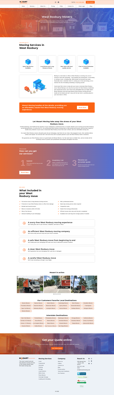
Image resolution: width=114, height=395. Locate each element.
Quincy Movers (63, 305)
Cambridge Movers (63, 303)
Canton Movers (63, 308)
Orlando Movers (63, 323)
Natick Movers (50, 303)
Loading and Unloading (44, 379)
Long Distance (42, 371)
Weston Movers (26, 311)
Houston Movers (26, 326)
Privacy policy (61, 369)
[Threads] (91, 363)
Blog (91, 6)
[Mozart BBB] (81, 373)
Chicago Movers (76, 318)
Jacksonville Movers (88, 323)
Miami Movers (50, 323)
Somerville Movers (75, 305)
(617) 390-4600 (80, 2)
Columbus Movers (75, 320)
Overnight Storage (43, 377)
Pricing (53, 6)
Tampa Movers (75, 323)
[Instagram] (55, 2)
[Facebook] (58, 2)
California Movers (88, 318)
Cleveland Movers (63, 320)
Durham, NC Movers (26, 320)
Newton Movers (38, 303)
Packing (41, 367)
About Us (60, 361)
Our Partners (61, 373)
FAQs (61, 6)
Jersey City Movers (88, 320)
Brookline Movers (88, 303)
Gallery (60, 363)
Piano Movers (42, 375)
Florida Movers (38, 318)
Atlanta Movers (51, 320)
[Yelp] (89, 361)
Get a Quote (90, 2)
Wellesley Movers (38, 308)
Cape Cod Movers (25, 308)
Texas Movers (38, 320)
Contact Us (71, 6)
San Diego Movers (63, 326)
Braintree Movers (38, 305)
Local (40, 361)
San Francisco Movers (50, 326)
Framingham (88, 305)
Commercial (42, 363)
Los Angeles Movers (38, 323)
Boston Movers (26, 303)
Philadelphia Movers (51, 318)
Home (23, 6)
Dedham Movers (75, 308)
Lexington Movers (50, 308)
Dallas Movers (38, 326)
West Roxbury (75, 303)
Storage (41, 369)
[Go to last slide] (18, 284)
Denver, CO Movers (26, 323)
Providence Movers (26, 305)
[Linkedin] (91, 361)
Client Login (82, 6)
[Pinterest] (89, 363)
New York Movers (25, 318)
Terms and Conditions (63, 371)
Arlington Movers (88, 308)
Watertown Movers (51, 305)
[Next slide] (96, 284)
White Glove (42, 373)
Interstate (41, 365)
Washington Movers (63, 318)
